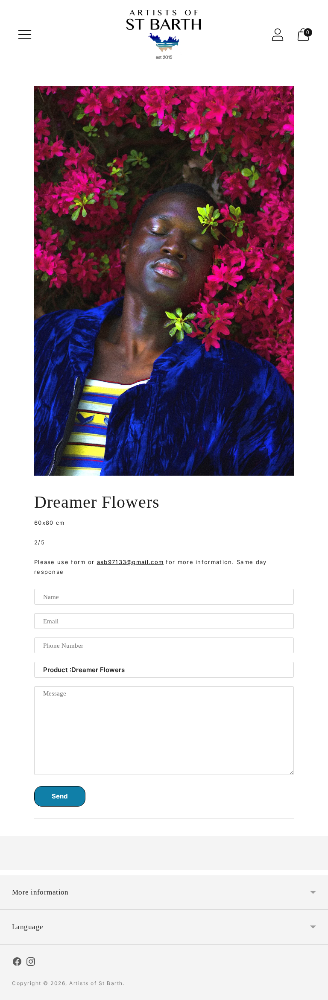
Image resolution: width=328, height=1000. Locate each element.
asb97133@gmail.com (130, 561)
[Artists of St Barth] (164, 34)
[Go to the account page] (278, 35)
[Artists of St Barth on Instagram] (31, 962)
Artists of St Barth (96, 983)
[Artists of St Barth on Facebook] (17, 962)
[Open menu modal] (25, 35)
